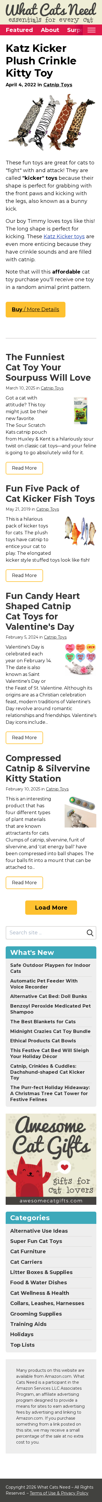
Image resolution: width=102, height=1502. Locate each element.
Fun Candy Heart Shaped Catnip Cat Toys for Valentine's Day (43, 611)
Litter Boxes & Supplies (41, 1272)
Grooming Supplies (36, 1314)
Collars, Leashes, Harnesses (47, 1303)
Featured (19, 30)
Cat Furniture (28, 1251)
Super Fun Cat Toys (36, 1241)
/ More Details (35, 309)
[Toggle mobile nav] (91, 30)
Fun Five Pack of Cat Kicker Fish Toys (50, 493)
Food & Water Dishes (38, 1282)
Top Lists (22, 1345)
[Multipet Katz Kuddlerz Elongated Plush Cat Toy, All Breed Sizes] (51, 122)
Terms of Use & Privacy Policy (59, 1493)
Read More (24, 468)
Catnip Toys (57, 84)
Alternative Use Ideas (39, 1231)
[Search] (90, 933)
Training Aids (28, 1324)
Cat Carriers (26, 1262)
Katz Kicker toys (64, 236)
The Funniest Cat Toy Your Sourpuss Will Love (48, 367)
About (50, 30)
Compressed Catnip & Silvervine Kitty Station (48, 768)
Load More (51, 907)
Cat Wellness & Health (39, 1293)
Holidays (21, 1334)
